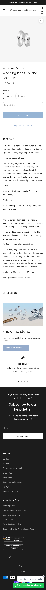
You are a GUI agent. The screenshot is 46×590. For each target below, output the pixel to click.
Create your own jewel (12, 468)
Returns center (9, 477)
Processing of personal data (14, 510)
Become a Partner (10, 491)
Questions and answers (12, 482)
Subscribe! (23, 436)
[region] (23, 366)
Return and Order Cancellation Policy (19, 528)
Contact (6, 458)
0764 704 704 (33, 2)
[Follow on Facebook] (4, 557)
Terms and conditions (11, 514)
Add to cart (23, 115)
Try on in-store (23, 125)
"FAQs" (27, 277)
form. (37, 226)
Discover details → (15, 347)
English (21, 566)
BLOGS (6, 463)
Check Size (7, 472)
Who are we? (8, 519)
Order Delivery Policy (12, 524)
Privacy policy (9, 505)
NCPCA (6, 486)
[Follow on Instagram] (10, 557)
